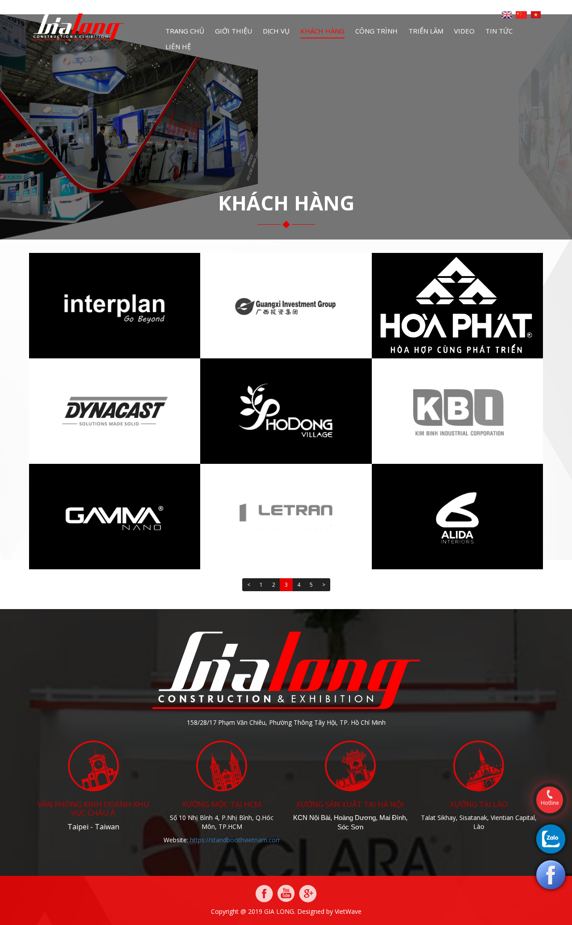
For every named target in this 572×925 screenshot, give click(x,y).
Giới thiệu (233, 30)
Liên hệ (178, 46)
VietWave (348, 911)
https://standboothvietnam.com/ (237, 840)
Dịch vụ (276, 30)
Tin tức (499, 30)
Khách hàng (322, 30)
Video (464, 30)
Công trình (376, 30)
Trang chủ (184, 30)
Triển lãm (425, 30)
